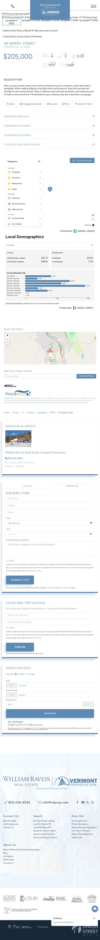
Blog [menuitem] (5, 853)
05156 (52, 412)
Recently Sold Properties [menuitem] (44, 834)
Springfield (42, 412)
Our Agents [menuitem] (8, 856)
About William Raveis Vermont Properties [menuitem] (21, 849)
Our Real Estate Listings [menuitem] (44, 820)
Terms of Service (64, 588)
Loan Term (10, 674)
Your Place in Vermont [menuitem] (80, 830)
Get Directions (86, 376)
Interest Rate (11, 700)
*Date (8, 518)
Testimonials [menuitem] (8, 859)
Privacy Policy (36, 571)
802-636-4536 (15, 458)
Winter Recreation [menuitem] (79, 824)
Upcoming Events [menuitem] (79, 820)
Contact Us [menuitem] (8, 863)
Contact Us (10, 466)
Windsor (30, 412)
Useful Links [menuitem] (76, 837)
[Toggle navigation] (93, 6)
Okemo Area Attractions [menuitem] (82, 834)
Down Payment (12, 690)
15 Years (31, 674)
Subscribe (20, 647)
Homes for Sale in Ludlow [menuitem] (44, 830)
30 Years (20, 674)
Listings (15, 412)
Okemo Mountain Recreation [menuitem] (84, 827)
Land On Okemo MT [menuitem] (42, 824)
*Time (8, 529)
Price (8, 681)
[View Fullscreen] (7, 345)
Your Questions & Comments (17, 540)
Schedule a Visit (71, 486)
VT (23, 412)
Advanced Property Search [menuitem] (45, 837)
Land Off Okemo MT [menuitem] (42, 827)
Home (6, 412)
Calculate (50, 713)
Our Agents (20, 466)
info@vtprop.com (54, 802)
